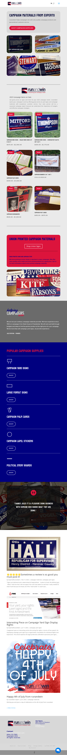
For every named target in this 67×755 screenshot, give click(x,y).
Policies (38, 725)
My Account (32, 748)
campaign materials (36, 580)
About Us (12, 746)
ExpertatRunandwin (14, 580)
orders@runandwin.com (16, 733)
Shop (11, 375)
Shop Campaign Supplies (22, 28)
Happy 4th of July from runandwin (25, 696)
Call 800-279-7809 (49, 746)
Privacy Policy (40, 726)
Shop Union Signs (33, 246)
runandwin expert (13, 699)
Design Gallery (38, 746)
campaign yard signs (48, 580)
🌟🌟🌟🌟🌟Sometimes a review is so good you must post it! (32, 575)
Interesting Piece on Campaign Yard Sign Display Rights (32, 623)
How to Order (22, 746)
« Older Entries (11, 708)
